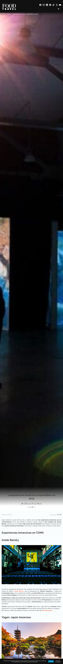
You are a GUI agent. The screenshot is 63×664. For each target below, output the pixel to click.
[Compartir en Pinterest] (60, 514)
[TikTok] (53, 5)
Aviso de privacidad (57, 661)
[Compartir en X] (57, 514)
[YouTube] (60, 5)
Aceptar (51, 661)
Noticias (9, 14)
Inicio (4, 14)
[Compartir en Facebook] (59, 514)
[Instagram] (44, 5)
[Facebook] (40, 5)
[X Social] (57, 5)
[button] (58, 8)
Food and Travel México (33, 504)
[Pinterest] (50, 5)
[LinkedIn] (47, 5)
